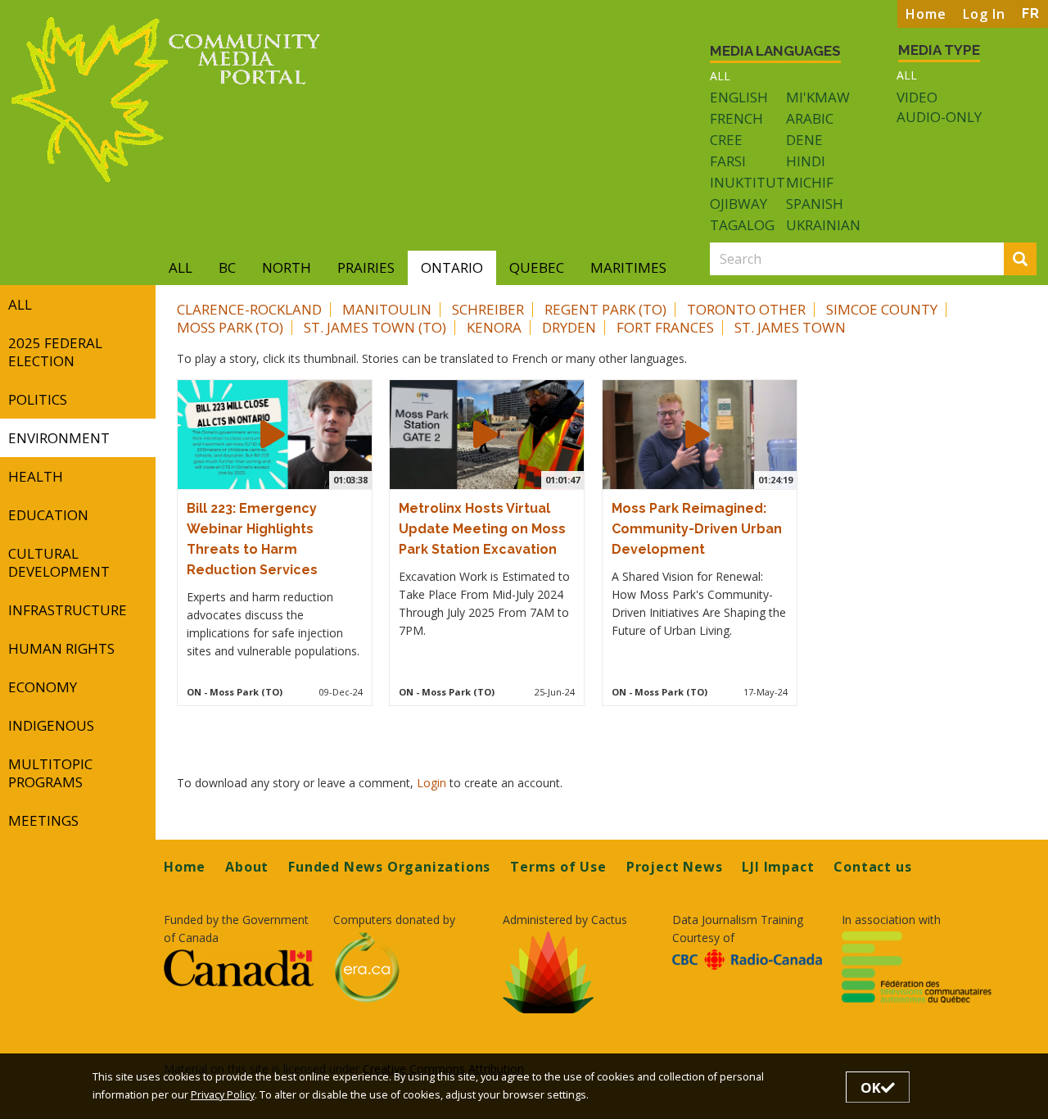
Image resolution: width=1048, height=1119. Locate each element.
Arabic (809, 118)
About (247, 867)
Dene (804, 139)
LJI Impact (778, 867)
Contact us (872, 867)
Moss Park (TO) (230, 327)
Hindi (805, 161)
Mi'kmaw (818, 97)
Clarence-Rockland (249, 309)
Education (48, 514)
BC (227, 267)
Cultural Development (59, 562)
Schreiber (488, 309)
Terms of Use (558, 867)
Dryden (569, 327)
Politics (37, 399)
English (739, 97)
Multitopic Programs (50, 772)
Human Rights (61, 648)
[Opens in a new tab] (239, 967)
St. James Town (790, 327)
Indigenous (51, 725)
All (720, 76)
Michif (809, 182)
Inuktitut (747, 182)
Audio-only (939, 117)
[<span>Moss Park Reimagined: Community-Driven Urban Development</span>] (697, 434)
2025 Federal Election (55, 351)
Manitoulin (386, 309)
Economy (42, 686)
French (736, 118)
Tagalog (742, 224)
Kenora (494, 327)
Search (1034, 260)
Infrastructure (67, 609)
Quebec (536, 267)
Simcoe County (881, 309)
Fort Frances (665, 327)
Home (926, 14)
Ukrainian (823, 224)
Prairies (366, 267)
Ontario (452, 267)
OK (871, 1087)
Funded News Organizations (389, 867)
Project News (674, 867)
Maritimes (628, 267)
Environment (59, 437)
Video (917, 97)
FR (1031, 13)
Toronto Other (746, 309)
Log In (984, 14)
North (286, 267)
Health (35, 476)
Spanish (814, 203)
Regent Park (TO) (605, 309)
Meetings (43, 820)
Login (433, 783)
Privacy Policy (223, 1095)
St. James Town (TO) (375, 327)
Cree (726, 139)
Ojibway (738, 203)
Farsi (728, 161)
